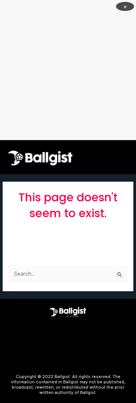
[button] (127, 157)
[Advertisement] (68, 70)
